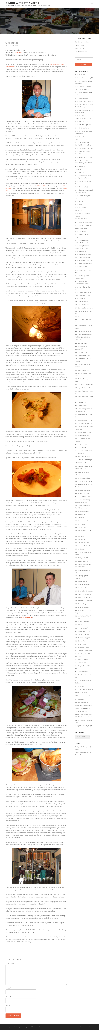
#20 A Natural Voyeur (82, 647)
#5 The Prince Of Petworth (83, 705)
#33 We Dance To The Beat (83, 601)
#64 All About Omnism (82, 478)
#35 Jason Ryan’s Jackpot (83, 594)
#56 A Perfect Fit (80, 514)
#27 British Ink (79, 625)
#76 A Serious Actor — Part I (84, 420)
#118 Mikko (78, 205)
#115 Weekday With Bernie (83, 222)
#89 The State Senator (82, 352)
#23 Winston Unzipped (82, 638)
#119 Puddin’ (79, 201)
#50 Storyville (79, 536)
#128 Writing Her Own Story (84, 157)
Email (8, 997)
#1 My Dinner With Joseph (83, 726)
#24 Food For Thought (82, 634)
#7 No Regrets (79, 699)
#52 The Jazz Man (80, 527)
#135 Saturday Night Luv (83, 125)
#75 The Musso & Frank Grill (84, 423)
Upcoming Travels (81, 51)
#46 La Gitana (79, 549)
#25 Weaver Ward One (82, 631)
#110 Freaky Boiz (80, 251)
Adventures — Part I (81, 468)
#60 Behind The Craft (82, 493)
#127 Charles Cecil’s (81, 160)
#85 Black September (82, 370)
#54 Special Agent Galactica (84, 521)
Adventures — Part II (81, 462)
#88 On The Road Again (82, 355)
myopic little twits (26, 618)
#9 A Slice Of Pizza (81, 693)
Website (9, 1005)
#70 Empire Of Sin (81, 444)
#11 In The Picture (81, 686)
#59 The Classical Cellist (83, 497)
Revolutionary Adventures (83, 163)
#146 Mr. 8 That (80, 75)
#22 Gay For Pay (80, 641)
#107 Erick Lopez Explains (83, 263)
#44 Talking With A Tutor (83, 558)
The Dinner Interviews (82, 42)
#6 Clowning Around (81, 702)
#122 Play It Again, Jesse (82, 187)
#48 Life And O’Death (82, 542)
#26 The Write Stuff (81, 628)
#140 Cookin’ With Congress (84, 101)
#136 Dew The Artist (81, 121)
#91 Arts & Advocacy (81, 343)
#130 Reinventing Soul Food (84, 148)
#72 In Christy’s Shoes (82, 435)
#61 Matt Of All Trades (82, 490)
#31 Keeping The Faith (82, 607)
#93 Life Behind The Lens (83, 331)
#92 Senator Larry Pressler (83, 334)
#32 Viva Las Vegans (81, 604)
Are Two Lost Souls (81, 218)
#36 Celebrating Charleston (84, 591)
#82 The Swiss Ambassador (84, 384)
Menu (91, 4)
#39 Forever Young (81, 581)
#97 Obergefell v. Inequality (84, 308)
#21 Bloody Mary (80, 644)
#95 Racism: (79, 317)
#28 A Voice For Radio (82, 622)
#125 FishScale (80, 172)
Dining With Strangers (22, 3)
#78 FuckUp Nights (81, 406)
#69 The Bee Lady (80, 447)
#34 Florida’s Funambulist (83, 597)
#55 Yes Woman (80, 517)
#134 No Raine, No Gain (82, 128)
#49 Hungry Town (80, 539)
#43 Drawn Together (81, 561)
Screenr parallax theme (77, 1027)
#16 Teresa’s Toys (80, 663)
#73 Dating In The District (83, 432)
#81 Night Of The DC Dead (83, 388)
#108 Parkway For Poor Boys (84, 260)
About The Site (79, 45)
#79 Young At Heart (81, 402)
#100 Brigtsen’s (80, 298)
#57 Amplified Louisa (82, 511)
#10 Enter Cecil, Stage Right (84, 689)
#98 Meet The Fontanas (82, 305)
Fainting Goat (18, 52)
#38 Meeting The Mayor (82, 584)
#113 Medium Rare (81, 231)
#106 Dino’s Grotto (81, 267)
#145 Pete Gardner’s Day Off (84, 78)
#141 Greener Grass (81, 98)
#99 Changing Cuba (81, 301)
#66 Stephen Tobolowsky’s (83, 460)
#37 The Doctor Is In (81, 588)
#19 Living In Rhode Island (83, 651)
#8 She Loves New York (82, 696)
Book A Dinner (79, 48)
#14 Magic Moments (81, 672)
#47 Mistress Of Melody (82, 546)
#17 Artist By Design (81, 659)
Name (8, 988)
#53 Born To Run (80, 524)
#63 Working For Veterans (83, 481)
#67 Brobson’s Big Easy (82, 456)
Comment (10, 964)
